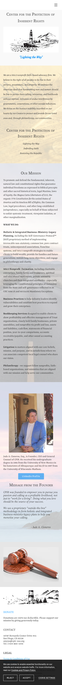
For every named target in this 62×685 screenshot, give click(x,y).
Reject (10, 678)
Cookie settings (47, 678)
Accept (26, 678)
